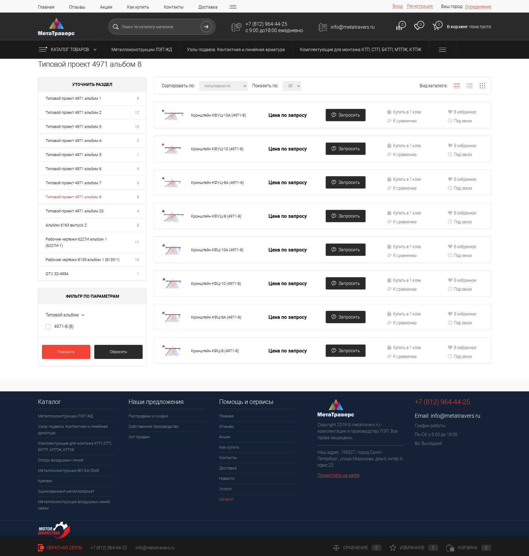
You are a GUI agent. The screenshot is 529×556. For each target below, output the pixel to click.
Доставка (208, 7)
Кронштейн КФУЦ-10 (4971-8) (217, 149)
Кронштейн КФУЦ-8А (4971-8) (217, 182)
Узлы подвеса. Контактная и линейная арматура (236, 49)
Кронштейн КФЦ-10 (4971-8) (216, 283)
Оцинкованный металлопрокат (66, 491)
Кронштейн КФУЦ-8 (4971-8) (216, 216)
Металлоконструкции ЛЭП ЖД (141, 49)
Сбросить (118, 351)
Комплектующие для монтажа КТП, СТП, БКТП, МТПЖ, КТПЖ (360, 49)
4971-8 (64, 326)
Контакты (174, 7)
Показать (66, 351)
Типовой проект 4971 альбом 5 (73, 154)
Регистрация (420, 6)
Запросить (349, 115)
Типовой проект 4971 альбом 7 (73, 183)
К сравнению (405, 121)
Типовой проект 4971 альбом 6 (73, 168)
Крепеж (45, 481)
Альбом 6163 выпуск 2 (66, 225)
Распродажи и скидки (148, 416)
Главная (46, 7)
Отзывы (77, 7)
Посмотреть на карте (338, 475)
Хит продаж (139, 437)
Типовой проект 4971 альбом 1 (73, 98)
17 (137, 242)
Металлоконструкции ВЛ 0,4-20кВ (68, 470)
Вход (398, 6)
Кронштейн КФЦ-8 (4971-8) (215, 351)
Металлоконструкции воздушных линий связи (74, 504)
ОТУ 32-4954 (57, 273)
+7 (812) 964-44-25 (109, 547)
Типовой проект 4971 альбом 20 (74, 211)
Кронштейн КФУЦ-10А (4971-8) (218, 115)
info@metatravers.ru (455, 415)
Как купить (138, 7)
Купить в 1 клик (407, 112)
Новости (226, 478)
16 (137, 259)
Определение (478, 6)
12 (137, 112)
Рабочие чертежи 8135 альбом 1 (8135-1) (82, 259)
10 (137, 126)
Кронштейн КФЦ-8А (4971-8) (216, 317)
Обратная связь (64, 547)
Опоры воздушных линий (60, 460)
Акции (106, 7)
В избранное (465, 112)
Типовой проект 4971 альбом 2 (73, 112)
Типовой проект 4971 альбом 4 (73, 140)
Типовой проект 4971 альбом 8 (73, 197)
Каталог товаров (70, 49)
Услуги (225, 489)
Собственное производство (153, 426)
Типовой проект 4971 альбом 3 (73, 126)
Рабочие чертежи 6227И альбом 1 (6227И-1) (76, 242)
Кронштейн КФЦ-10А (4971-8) (217, 250)
